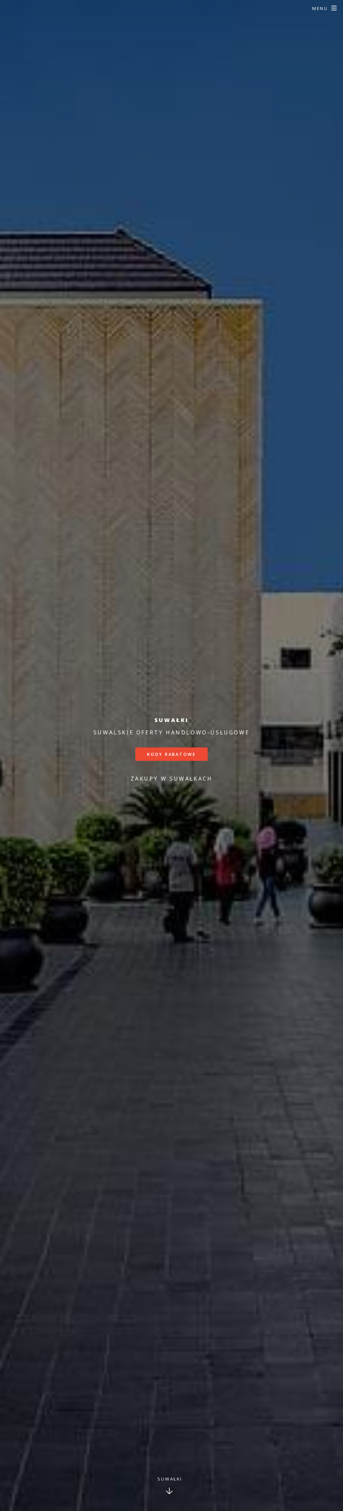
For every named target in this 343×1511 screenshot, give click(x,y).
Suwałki (169, 1479)
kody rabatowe (171, 754)
